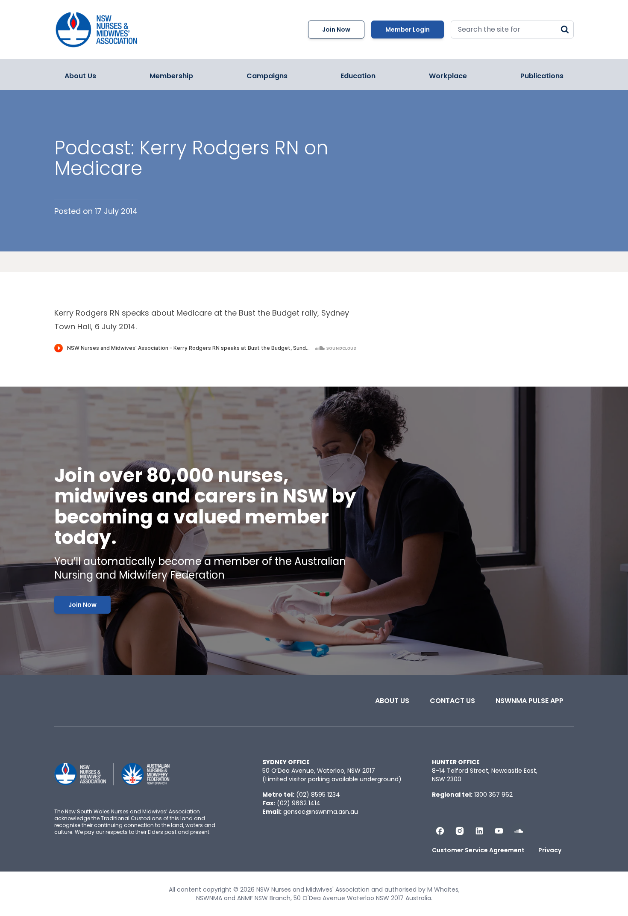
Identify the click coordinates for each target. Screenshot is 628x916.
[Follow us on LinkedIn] (479, 831)
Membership (171, 76)
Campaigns (267, 76)
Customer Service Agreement (478, 850)
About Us (80, 76)
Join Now (336, 29)
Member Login (407, 29)
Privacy (549, 850)
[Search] (565, 29)
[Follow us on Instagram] (460, 831)
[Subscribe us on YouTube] (499, 831)
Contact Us (452, 701)
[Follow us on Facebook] (440, 831)
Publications (541, 76)
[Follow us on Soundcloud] (519, 831)
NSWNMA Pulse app (529, 701)
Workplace (448, 76)
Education (358, 76)
